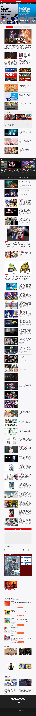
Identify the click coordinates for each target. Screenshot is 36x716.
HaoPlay (20, 450)
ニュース (27, 3)
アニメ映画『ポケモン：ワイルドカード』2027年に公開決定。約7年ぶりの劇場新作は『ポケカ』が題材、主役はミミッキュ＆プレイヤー (25, 348)
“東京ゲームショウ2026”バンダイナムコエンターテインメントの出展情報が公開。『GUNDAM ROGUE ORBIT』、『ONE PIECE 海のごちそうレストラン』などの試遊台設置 (25, 185)
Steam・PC (21, 549)
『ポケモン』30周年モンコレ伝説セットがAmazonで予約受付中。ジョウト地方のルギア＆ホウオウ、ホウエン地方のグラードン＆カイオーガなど (25, 303)
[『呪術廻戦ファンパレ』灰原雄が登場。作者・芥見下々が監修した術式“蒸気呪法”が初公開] (11, 522)
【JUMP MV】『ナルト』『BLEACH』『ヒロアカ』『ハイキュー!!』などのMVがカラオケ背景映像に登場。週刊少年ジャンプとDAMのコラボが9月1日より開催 (25, 421)
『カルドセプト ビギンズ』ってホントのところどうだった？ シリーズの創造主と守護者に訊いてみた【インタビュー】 (18, 21)
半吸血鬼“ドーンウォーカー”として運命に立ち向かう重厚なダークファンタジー (10, 590)
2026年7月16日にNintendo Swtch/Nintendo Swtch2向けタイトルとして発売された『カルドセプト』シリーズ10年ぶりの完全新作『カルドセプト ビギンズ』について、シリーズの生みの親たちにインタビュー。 (25, 369)
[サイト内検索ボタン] (35, 1)
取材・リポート (29, 119)
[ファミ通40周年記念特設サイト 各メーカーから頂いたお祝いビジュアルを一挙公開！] (11, 254)
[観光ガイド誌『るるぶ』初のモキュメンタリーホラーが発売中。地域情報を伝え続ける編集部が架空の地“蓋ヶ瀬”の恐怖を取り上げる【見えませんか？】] (11, 221)
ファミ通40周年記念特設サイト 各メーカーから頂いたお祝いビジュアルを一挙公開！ (25, 253)
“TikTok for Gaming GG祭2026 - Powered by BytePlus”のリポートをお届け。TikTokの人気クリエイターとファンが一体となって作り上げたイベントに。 (25, 194)
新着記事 (18, 26)
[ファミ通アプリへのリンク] (15, 710)
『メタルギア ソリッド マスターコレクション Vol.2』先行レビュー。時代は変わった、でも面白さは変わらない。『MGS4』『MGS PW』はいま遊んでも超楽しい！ (25, 658)
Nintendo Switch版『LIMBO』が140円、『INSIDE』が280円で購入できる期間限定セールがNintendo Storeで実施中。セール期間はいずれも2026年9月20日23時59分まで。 (25, 333)
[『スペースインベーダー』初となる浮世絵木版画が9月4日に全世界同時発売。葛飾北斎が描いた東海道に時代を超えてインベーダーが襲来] (11, 323)
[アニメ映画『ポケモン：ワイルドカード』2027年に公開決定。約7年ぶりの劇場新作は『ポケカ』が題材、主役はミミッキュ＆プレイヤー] (11, 350)
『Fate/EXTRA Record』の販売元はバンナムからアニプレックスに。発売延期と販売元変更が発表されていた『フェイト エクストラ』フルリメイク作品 (25, 394)
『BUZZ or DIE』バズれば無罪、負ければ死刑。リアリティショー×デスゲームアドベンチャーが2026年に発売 (25, 403)
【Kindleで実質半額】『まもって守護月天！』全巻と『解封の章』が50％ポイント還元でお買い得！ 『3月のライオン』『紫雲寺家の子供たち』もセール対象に (25, 475)
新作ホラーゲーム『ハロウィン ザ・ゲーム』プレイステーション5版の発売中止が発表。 (25, 459)
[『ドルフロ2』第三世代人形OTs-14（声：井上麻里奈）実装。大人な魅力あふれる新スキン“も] (11, 449)
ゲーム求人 (24, 3)
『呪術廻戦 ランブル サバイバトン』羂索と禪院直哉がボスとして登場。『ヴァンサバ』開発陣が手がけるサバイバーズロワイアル (25, 502)
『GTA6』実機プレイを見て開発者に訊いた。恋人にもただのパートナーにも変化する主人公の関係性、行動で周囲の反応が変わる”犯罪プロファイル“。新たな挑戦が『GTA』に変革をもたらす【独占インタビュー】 (9, 123)
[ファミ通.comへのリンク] (18, 1)
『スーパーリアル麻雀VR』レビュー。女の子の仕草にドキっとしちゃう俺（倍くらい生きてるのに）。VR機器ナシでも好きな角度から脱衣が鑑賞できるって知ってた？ (10, 658)
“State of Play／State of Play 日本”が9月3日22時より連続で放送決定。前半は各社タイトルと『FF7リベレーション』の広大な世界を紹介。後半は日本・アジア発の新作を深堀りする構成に (25, 95)
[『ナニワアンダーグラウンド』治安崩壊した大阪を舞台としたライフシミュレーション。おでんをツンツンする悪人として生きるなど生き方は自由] (11, 106)
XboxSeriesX (26, 549)
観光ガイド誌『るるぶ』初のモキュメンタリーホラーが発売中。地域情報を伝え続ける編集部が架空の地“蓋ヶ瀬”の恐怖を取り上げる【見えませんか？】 (25, 219)
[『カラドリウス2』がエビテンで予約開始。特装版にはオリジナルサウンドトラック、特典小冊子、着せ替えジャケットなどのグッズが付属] (25, 55)
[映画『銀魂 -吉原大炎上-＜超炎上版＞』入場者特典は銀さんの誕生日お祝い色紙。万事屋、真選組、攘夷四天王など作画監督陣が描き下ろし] (11, 440)
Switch (8, 3)
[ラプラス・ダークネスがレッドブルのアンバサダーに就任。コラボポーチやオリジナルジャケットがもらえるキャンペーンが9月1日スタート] (11, 314)
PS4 (17, 549)
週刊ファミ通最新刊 (8, 554)
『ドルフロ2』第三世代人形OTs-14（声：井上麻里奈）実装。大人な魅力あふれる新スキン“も (25, 448)
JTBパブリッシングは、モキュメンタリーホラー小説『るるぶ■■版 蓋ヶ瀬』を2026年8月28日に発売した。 (25, 222)
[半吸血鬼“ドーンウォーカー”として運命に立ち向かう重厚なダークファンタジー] (10, 584)
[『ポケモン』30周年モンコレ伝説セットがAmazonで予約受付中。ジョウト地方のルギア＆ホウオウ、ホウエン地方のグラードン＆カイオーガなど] (11, 305)
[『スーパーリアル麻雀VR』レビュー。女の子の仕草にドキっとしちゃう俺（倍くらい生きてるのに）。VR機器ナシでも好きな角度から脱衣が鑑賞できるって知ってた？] (10, 651)
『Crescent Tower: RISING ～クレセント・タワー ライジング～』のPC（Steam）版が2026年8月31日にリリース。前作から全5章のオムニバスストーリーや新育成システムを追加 (25, 213)
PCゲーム (13, 3)
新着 (1, 3)
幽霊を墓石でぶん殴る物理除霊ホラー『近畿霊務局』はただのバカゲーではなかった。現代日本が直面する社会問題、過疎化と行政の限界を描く (25, 131)
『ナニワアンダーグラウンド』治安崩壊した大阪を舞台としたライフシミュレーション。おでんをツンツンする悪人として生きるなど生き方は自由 (25, 104)
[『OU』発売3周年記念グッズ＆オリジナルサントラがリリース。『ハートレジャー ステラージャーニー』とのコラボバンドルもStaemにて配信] (11, 88)
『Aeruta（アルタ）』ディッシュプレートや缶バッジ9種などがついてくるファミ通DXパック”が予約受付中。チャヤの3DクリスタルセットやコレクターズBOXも (25, 149)
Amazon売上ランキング (9, 598)
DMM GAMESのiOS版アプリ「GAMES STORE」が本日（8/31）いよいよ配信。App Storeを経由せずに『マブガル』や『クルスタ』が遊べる (25, 140)
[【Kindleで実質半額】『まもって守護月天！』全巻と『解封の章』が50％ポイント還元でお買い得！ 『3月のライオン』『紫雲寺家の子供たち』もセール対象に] (11, 476)
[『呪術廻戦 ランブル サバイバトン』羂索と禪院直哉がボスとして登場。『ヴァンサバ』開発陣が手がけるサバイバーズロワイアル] (11, 504)
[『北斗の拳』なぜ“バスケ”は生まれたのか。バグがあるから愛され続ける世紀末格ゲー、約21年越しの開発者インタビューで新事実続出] (20, 117)
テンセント (20, 414)
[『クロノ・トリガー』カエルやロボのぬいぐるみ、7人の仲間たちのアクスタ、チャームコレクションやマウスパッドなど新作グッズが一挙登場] (18, 267)
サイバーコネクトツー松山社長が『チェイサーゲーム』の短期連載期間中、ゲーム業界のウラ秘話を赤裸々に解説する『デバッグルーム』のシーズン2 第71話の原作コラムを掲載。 (25, 432)
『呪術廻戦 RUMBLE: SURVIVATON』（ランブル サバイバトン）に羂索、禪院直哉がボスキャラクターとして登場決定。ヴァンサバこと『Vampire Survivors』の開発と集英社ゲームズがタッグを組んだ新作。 (25, 505)
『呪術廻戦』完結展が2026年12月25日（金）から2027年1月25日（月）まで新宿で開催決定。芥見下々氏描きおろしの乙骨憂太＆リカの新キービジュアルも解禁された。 (25, 514)
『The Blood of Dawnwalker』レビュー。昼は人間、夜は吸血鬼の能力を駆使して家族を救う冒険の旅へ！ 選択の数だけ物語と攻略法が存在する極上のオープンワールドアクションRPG (10, 63)
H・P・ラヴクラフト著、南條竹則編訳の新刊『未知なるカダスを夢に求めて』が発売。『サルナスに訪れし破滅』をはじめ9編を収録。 (25, 487)
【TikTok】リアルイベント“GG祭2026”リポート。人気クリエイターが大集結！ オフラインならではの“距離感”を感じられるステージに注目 (25, 191)
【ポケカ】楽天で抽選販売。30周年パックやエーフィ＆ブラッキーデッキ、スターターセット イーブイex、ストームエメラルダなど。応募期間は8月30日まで (25, 673)
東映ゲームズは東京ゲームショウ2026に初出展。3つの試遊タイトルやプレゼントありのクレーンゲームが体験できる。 (25, 496)
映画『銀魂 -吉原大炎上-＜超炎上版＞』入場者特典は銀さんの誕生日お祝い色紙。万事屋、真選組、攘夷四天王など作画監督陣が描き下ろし (25, 439)
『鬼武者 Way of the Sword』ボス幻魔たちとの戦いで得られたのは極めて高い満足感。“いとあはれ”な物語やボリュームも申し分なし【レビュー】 (18, 47)
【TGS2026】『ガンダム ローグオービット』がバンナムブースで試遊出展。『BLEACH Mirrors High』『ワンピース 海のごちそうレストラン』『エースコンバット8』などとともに (25, 182)
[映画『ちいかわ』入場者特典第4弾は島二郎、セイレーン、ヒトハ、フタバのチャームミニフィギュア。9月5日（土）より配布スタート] (11, 286)
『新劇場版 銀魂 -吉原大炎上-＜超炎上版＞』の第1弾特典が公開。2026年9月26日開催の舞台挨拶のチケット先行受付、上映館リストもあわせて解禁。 (25, 441)
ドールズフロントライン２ (23, 446)
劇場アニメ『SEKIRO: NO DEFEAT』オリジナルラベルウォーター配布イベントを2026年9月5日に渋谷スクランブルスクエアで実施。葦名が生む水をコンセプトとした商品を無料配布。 (25, 342)
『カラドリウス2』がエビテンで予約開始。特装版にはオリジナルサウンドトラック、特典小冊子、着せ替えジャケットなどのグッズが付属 (25, 62)
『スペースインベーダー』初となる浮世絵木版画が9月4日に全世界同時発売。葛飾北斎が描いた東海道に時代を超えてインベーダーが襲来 (25, 321)
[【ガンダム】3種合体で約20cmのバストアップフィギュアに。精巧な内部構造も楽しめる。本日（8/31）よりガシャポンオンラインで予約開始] (11, 359)
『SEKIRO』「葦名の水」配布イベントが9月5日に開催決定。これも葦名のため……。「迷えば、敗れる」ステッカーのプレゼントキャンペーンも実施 (25, 339)
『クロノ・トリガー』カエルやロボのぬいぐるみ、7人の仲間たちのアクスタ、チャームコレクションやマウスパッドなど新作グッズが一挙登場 (17, 278)
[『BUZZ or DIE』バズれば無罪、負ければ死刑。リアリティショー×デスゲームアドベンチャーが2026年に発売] (11, 404)
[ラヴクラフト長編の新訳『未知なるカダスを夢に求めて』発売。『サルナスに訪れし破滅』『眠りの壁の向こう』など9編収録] (11, 485)
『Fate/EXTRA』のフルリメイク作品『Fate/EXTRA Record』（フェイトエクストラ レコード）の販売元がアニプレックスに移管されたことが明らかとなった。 (25, 396)
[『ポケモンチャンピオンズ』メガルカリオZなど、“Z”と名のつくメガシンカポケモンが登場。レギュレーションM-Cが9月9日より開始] (11, 296)
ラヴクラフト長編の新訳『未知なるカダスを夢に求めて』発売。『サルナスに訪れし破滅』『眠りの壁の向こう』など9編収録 (25, 484)
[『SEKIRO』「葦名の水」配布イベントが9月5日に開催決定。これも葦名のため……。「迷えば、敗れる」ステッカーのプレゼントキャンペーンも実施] (11, 341)
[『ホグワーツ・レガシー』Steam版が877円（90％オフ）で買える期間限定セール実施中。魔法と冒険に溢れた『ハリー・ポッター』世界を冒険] (11, 377)
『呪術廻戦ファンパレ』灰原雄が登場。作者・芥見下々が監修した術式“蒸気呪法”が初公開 (25, 520)
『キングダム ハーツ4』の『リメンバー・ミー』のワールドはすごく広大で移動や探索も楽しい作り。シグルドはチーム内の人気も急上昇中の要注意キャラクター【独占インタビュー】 (25, 689)
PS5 (10, 3)
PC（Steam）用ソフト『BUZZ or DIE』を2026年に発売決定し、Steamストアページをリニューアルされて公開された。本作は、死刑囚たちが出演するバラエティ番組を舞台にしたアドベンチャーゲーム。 (25, 405)
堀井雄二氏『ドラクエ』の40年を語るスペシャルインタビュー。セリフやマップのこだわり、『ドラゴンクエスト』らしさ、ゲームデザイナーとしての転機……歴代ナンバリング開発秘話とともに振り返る (10, 673)
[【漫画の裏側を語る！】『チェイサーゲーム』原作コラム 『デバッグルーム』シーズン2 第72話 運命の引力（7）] (11, 431)
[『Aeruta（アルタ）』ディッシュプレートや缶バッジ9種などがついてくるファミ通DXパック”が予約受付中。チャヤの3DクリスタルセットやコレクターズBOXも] (11, 150)
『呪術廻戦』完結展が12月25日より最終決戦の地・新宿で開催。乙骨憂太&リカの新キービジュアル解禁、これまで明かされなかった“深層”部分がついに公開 (25, 511)
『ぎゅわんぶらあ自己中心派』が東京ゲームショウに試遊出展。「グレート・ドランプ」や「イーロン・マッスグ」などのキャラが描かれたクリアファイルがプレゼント (17, 245)
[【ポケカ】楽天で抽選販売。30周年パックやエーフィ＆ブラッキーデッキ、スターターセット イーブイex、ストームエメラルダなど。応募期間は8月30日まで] (25, 666)
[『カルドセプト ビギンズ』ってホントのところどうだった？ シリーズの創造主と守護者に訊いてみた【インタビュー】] (18, 14)
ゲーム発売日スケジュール (10, 546)
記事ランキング (26, 26)
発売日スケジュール (18, 3)
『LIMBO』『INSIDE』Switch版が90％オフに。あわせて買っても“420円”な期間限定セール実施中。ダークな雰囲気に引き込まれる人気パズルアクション (25, 330)
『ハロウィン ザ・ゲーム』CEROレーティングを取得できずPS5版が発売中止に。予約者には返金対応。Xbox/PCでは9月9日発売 (25, 457)
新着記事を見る (18, 529)
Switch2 (4, 3)
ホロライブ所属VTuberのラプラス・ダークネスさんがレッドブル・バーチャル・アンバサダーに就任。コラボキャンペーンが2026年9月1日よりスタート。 (25, 315)
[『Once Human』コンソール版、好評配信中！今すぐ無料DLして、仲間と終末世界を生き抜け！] (11, 386)
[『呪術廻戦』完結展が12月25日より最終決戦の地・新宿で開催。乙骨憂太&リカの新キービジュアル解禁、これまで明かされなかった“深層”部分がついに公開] (11, 513)
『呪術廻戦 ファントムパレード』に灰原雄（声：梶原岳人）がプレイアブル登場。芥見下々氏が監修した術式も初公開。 (25, 523)
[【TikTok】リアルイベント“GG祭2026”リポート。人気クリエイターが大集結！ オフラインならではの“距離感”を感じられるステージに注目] (11, 193)
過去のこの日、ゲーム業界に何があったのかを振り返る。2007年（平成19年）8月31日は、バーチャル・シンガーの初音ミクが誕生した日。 (25, 469)
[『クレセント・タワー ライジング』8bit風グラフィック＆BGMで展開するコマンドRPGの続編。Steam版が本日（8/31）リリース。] (11, 212)
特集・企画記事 (21, 199)
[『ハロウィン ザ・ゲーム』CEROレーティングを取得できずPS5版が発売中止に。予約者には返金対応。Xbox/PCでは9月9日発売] (11, 458)
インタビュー (3, 18)
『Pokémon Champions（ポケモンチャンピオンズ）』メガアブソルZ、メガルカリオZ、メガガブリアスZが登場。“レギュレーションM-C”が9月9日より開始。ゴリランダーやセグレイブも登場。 (25, 297)
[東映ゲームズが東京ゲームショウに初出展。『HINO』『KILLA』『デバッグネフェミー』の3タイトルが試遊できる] (11, 494)
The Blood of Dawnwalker (10, 588)
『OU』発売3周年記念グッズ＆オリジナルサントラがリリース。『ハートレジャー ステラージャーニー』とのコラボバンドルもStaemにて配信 (25, 86)
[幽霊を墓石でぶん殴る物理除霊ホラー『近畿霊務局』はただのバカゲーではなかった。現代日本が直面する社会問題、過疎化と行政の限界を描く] (11, 132)
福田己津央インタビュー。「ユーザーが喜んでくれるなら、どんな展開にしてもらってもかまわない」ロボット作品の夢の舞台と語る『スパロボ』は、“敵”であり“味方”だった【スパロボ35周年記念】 (10, 690)
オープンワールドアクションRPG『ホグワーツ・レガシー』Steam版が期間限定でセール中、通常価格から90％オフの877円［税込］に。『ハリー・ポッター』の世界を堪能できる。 (25, 378)
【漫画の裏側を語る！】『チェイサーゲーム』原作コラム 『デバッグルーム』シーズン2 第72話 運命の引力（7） (25, 430)
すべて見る (33, 159)
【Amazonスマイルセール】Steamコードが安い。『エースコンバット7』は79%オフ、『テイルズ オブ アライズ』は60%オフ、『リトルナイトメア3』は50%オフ (25, 201)
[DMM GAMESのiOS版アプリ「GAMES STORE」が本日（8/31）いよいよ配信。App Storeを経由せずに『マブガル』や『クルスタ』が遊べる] (11, 141)
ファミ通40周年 (22, 251)
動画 (30, 3)
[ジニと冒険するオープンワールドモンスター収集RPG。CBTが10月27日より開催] (11, 413)
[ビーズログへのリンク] (21, 710)
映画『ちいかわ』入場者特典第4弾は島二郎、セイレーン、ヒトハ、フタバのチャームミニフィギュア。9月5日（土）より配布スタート (25, 285)
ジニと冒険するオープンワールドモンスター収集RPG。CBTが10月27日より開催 (25, 412)
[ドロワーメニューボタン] (1, 1)
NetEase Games (21, 387)
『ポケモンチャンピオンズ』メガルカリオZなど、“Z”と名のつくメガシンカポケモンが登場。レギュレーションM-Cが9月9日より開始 (25, 294)
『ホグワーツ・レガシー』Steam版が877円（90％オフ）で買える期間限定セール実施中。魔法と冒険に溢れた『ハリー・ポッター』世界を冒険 (25, 375)
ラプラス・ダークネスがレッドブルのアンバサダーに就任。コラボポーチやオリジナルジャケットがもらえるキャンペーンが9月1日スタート (25, 312)
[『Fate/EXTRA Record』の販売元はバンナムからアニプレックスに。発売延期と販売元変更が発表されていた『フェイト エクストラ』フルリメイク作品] (11, 395)
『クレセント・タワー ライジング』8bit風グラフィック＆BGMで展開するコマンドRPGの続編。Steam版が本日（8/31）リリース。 (25, 210)
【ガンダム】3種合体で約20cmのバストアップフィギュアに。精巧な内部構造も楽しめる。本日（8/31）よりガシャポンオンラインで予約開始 (25, 357)
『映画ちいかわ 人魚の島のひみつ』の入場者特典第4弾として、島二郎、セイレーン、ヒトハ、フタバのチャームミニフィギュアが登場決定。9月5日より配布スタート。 (25, 288)
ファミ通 (20, 255)
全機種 (6, 549)
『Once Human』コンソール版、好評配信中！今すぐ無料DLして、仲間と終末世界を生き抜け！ (25, 385)
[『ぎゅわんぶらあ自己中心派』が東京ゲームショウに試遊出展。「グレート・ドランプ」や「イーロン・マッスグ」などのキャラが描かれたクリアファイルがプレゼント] (18, 233)
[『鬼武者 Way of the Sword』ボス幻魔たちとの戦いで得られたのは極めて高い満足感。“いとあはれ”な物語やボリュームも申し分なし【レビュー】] (18, 36)
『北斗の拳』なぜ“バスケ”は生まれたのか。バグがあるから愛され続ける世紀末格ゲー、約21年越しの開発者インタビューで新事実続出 (20, 122)
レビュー (6, 43)
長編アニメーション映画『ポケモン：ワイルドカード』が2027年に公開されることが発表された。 (25, 351)
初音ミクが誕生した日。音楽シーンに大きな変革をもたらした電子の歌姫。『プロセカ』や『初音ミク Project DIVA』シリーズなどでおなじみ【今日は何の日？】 (25, 466)
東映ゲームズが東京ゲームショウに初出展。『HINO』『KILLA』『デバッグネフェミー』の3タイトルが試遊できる (25, 493)
